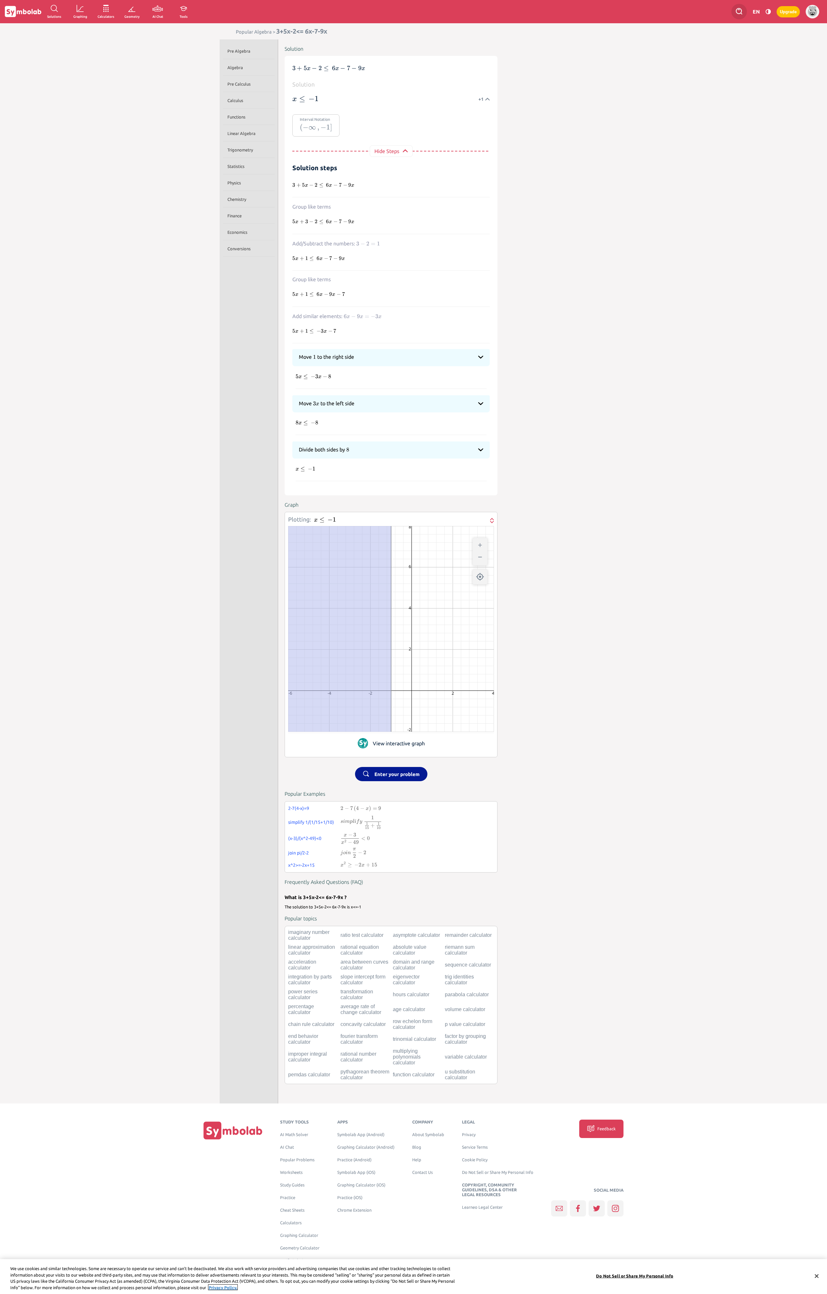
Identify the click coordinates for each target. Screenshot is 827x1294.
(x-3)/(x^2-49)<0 (304, 838)
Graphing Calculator (299, 1235)
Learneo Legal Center (482, 1207)
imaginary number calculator (309, 935)
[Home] (233, 1130)
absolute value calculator (409, 950)
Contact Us (422, 1172)
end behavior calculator (303, 1039)
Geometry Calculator (299, 1248)
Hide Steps (386, 151)
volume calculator (465, 1009)
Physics (234, 183)
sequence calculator (468, 965)
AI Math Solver (294, 1134)
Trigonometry (240, 150)
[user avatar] (812, 11)
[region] (413, 1276)
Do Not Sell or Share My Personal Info (497, 1172)
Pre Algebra (238, 51)
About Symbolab (428, 1134)
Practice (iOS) (349, 1197)
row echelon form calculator (412, 1024)
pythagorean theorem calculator (364, 1074)
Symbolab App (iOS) (356, 1172)
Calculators (291, 1222)
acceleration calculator (302, 964)
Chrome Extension (354, 1210)
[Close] (817, 1276)
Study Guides (292, 1185)
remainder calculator (468, 935)
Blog (416, 1147)
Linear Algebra (241, 133)
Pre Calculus (239, 84)
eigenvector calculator (406, 979)
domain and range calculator (413, 964)
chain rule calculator (311, 1024)
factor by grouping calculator (465, 1039)
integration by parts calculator (310, 979)
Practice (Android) (354, 1159)
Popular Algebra (254, 32)
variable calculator (466, 1057)
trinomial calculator (414, 1039)
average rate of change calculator (360, 1009)
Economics (237, 232)
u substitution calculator (460, 1074)
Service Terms (475, 1147)
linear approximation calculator (311, 950)
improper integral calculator (307, 1056)
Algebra (235, 67)
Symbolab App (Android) (360, 1134)
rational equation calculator (359, 950)
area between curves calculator (364, 964)
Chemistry (236, 199)
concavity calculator (363, 1024)
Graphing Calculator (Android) (365, 1147)
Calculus (235, 100)
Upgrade (788, 11)
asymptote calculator (416, 935)
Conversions (239, 248)
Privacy (469, 1134)
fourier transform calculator (359, 1039)
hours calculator (411, 994)
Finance (234, 215)
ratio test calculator (361, 935)
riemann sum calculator (460, 950)
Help (416, 1159)
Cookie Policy (474, 1159)
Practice (287, 1197)
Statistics (236, 166)
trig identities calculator (459, 979)
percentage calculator (301, 1009)
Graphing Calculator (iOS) (361, 1185)
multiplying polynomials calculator (407, 1056)
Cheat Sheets (292, 1210)
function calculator (413, 1074)
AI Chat (287, 1147)
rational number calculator (358, 1056)
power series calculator (303, 994)
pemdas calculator (309, 1074)
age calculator (409, 1009)
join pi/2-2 (298, 853)
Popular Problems (297, 1159)
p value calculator (465, 1024)
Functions (236, 117)
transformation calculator (356, 994)
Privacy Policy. (223, 1287)
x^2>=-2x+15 (301, 865)
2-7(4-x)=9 (298, 808)
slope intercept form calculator (362, 979)
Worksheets (291, 1172)
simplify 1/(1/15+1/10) (311, 822)
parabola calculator (467, 994)
